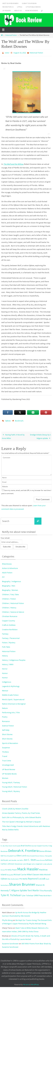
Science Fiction (8, 724)
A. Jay (3, 844)
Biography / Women (10, 589)
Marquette (10, 873)
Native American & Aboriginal (14, 702)
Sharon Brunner (22, 883)
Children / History (9, 606)
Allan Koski (8, 844)
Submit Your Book (29, 3)
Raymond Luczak (36, 877)
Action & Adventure (10, 567)
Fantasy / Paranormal (11, 637)
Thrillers (5, 750)
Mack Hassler (28, 867)
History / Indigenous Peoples (13, 659)
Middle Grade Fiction (10, 694)
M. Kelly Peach (11, 868)
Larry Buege (27, 863)
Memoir (5, 689)
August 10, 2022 (19, 52)
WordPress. (35, 983)
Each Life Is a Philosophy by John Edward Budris (21, 816)
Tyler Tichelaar (27, 894)
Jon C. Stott (29, 858)
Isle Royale (4, 859)
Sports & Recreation (10, 742)
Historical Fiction (11, 35)
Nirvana (26, 983)
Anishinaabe (16, 844)
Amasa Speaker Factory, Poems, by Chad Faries (21, 812)
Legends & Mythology (11, 685)
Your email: (5, 536)
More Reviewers (31, 11)
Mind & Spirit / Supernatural (13, 698)
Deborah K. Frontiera (23, 849)
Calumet (33, 844)
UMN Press (38, 894)
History (5, 654)
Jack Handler (12, 859)
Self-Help (5, 729)
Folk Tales (6, 645)
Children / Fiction (9, 597)
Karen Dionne (40, 859)
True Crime (6, 759)
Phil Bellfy (23, 877)
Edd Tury (4, 855)
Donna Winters (45, 850)
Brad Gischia (26, 844)
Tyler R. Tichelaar (11, 894)
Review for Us (7, 7)
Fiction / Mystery (8, 641)
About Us (18, 11)
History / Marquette (46, 855)
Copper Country (8, 619)
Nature (5, 707)
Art (3, 575)
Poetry (4, 715)
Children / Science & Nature (13, 611)
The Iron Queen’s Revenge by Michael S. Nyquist (21, 820)
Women (5, 777)
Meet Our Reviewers (10, 3)
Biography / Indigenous (11, 580)
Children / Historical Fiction (13, 602)
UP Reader (6, 11)
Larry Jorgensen (37, 863)
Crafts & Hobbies (8, 624)
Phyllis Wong (7, 919)
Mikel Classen (33, 873)
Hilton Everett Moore (32, 855)
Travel (4, 755)
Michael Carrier (20, 873)
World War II (47, 894)
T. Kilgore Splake (18, 889)
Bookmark (19, 420)
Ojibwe (8, 420)
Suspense (6, 746)
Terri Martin (33, 889)
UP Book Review (8, 768)
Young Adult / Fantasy (11, 781)
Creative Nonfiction (10, 628)
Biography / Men (8, 584)
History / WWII (7, 663)
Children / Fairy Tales (10, 593)
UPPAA (19, 7)
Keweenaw (18, 863)
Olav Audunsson (13, 878)
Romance (6, 720)
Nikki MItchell (45, 873)
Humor (5, 672)
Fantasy (5, 632)
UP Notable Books (33, 7)
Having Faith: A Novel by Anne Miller (13, 435)
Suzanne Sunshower (10, 942)
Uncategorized (8, 763)
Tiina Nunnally (45, 889)
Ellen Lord (21, 854)
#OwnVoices (7, 562)
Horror (4, 667)
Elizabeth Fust (11, 855)
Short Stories (7, 733)
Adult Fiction (7, 571)
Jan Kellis (20, 859)
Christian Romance (9, 615)
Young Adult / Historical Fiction (14, 785)
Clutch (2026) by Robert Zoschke (15, 807)
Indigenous (6, 680)
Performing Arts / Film (11, 711)
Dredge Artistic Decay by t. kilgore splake (40, 435)
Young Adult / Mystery (11, 790)
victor (7, 52)
